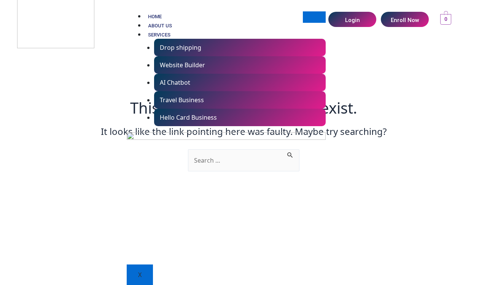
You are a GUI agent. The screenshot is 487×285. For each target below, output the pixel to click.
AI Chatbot (175, 82)
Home (155, 16)
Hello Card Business (188, 117)
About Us (160, 25)
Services (159, 35)
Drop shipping (180, 47)
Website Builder (182, 65)
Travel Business (182, 100)
